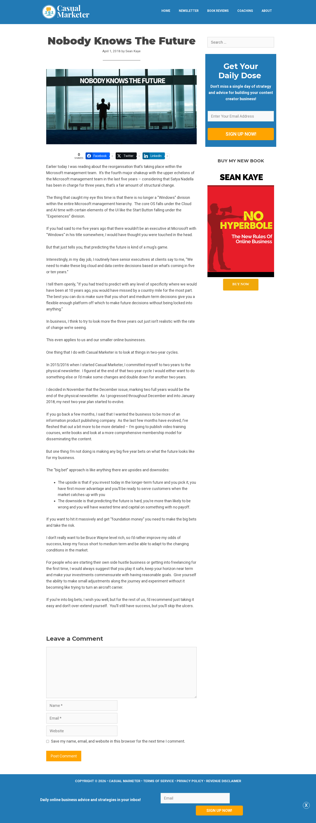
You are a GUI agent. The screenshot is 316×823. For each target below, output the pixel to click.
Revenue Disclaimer (223, 781)
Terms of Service (158, 781)
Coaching (245, 10)
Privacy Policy (190, 781)
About (267, 10)
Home (165, 10)
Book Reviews (218, 10)
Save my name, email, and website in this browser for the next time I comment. (118, 741)
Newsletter (189, 10)
